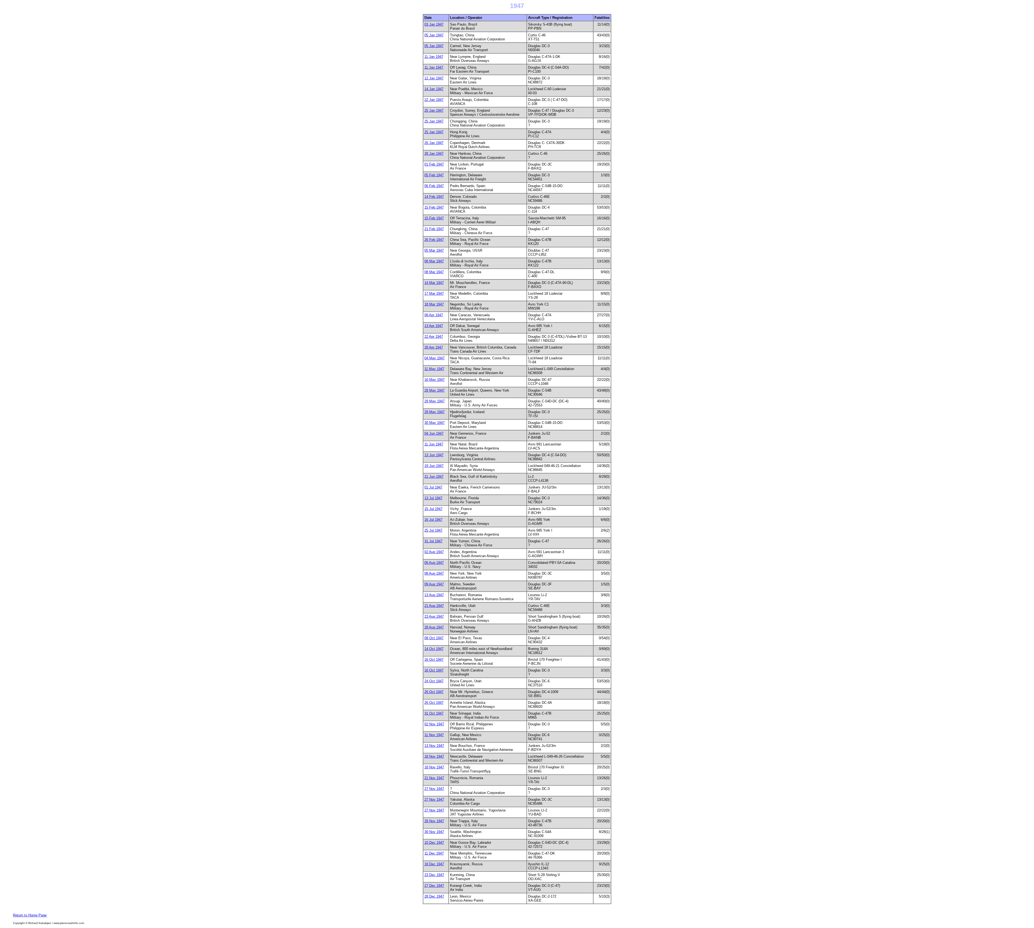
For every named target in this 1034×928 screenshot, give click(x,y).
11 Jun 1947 (433, 444)
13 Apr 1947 (433, 326)
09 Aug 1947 (434, 584)
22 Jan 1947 (433, 100)
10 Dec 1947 (434, 843)
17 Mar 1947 (434, 293)
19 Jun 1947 (433, 466)
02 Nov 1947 (434, 724)
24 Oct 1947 (433, 681)
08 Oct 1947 (433, 638)
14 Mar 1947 (434, 283)
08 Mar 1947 (434, 261)
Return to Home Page (30, 915)
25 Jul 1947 (433, 530)
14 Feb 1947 (434, 197)
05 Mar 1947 (434, 250)
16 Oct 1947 (433, 660)
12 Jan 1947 (433, 78)
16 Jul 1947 (433, 520)
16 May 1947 (434, 380)
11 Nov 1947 (434, 735)
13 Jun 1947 (433, 455)
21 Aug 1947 (434, 606)
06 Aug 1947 (434, 563)
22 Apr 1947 (433, 337)
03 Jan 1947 (433, 24)
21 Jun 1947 (433, 476)
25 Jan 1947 (433, 110)
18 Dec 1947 (434, 864)
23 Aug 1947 (434, 616)
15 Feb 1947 (434, 207)
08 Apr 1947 (433, 315)
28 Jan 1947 (433, 154)
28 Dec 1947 (434, 896)
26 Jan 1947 (433, 143)
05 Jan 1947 (433, 35)
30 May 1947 (434, 423)
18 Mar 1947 (434, 304)
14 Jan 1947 (433, 89)
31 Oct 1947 (433, 713)
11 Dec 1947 (434, 853)
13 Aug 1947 (434, 595)
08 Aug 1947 (434, 573)
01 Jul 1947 (433, 487)
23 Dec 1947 (434, 875)
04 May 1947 (434, 358)
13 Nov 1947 (434, 746)
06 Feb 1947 (434, 186)
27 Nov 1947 (434, 789)
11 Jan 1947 (433, 57)
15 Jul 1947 (433, 509)
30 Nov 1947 (434, 832)
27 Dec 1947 (434, 886)
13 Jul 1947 (433, 498)
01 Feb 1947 (434, 164)
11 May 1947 (434, 369)
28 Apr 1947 (433, 347)
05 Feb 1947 (434, 175)
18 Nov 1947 (434, 756)
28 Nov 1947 (434, 821)
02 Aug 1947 (434, 552)
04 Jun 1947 (433, 433)
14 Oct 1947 (433, 649)
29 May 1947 (434, 390)
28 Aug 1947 (434, 627)
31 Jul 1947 (433, 541)
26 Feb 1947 (434, 240)
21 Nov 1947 (434, 778)
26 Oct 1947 (433, 692)
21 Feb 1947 (434, 229)
